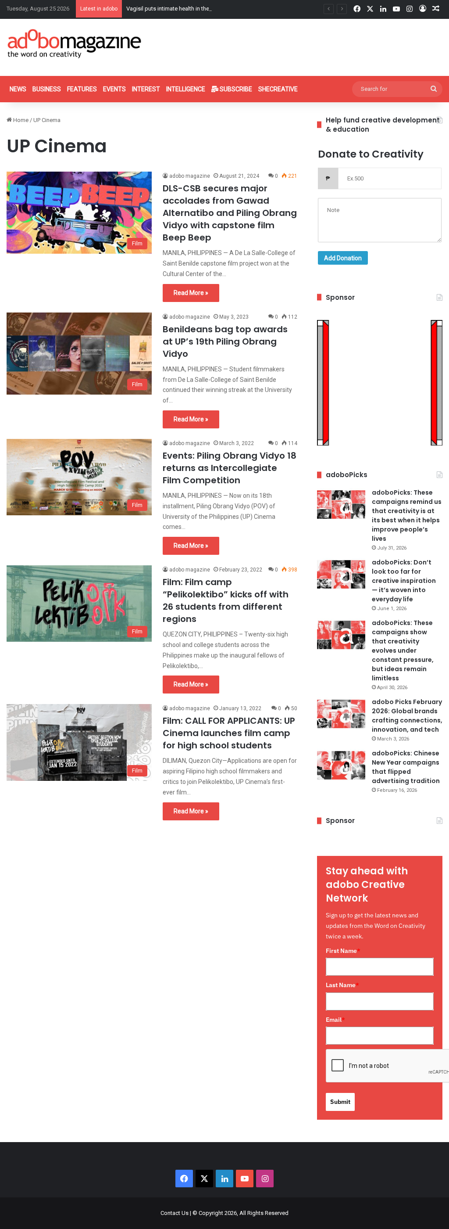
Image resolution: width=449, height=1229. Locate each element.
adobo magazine (189, 176)
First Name (343, 951)
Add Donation (343, 258)
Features (82, 89)
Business (46, 89)
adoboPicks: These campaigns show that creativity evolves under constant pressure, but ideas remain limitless (403, 650)
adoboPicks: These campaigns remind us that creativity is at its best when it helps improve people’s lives (407, 515)
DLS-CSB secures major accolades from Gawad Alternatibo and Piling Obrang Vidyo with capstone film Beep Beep (230, 213)
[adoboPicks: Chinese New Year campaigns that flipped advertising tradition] (341, 765)
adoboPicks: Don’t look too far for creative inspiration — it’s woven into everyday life (404, 581)
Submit (340, 1102)
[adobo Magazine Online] (75, 43)
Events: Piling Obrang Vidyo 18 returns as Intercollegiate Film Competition (229, 467)
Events (114, 89)
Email (335, 1020)
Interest (146, 89)
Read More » (191, 292)
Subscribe (235, 89)
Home (20, 120)
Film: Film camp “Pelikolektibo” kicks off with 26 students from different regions (226, 600)
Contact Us (174, 1213)
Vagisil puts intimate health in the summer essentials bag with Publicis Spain (222, 8)
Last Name (342, 985)
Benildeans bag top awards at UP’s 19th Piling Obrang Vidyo (225, 341)
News (18, 89)
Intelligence (185, 89)
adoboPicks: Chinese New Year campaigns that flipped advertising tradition (406, 767)
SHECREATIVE (278, 89)
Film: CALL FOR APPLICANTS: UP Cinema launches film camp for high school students (229, 733)
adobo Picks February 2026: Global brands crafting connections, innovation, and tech (407, 715)
